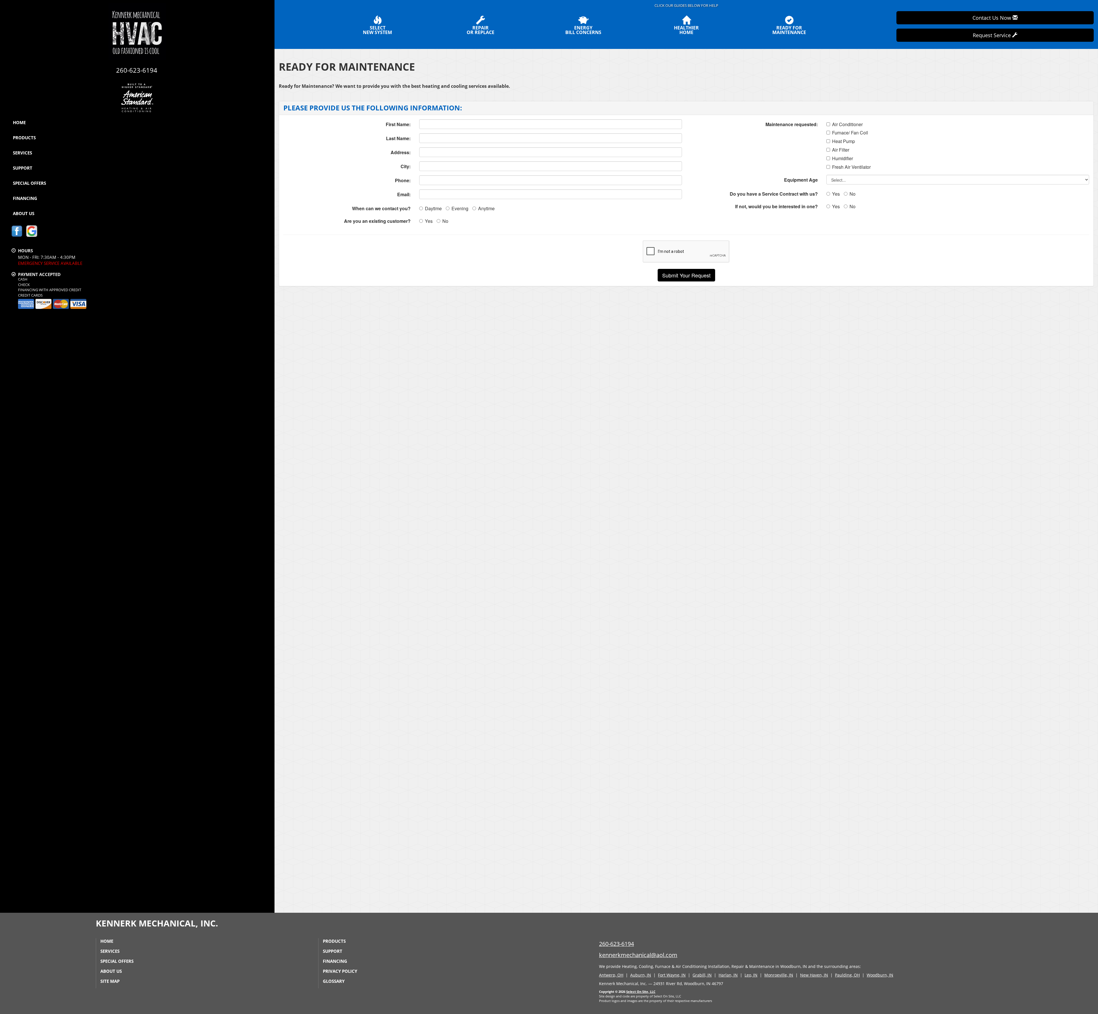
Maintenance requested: (791, 124)
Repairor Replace (480, 30)
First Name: (398, 124)
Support (22, 168)
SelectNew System (377, 30)
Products (24, 137)
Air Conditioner (847, 124)
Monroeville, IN (778, 975)
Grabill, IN (702, 975)
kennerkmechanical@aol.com (638, 955)
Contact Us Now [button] (992, 17)
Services (22, 153)
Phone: (403, 180)
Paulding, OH (847, 975)
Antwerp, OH (611, 975)
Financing (25, 198)
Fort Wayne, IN (672, 975)
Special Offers (29, 183)
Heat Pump (843, 141)
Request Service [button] (992, 35)
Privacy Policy (340, 971)
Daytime (433, 208)
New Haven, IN (814, 975)
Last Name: (398, 138)
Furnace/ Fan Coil (850, 133)
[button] (686, 275)
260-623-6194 (616, 944)
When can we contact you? (381, 208)
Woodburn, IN (880, 975)
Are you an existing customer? (377, 221)
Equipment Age (801, 179)
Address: (401, 152)
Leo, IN (751, 975)
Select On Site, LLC (640, 991)
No (445, 221)
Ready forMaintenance (789, 30)
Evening (459, 208)
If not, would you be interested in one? (776, 206)
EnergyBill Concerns (583, 30)
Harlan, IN (728, 975)
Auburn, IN (640, 975)
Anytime (486, 208)
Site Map (110, 981)
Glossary (334, 981)
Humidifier (842, 158)
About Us (23, 213)
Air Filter (840, 150)
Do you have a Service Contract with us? (774, 194)
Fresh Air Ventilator (851, 167)
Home (19, 122)
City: (406, 166)
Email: (404, 194)
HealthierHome (686, 30)
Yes (429, 221)
